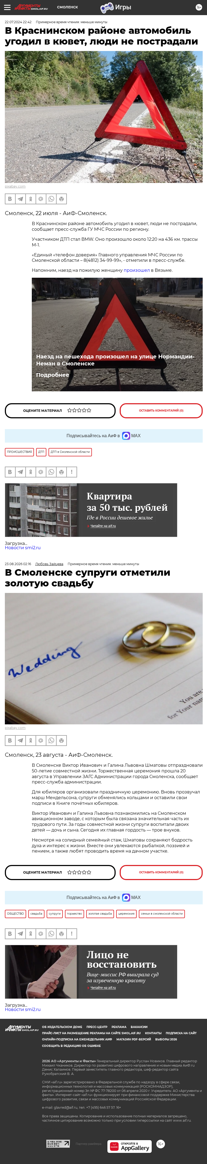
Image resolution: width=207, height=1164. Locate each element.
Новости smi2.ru (23, 547)
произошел (137, 270)
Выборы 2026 (166, 1039)
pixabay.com (15, 186)
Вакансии (139, 1027)
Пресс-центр (97, 1027)
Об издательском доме (62, 1027)
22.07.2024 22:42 (18, 22)
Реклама (119, 1027)
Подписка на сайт (181, 1033)
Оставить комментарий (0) (161, 410)
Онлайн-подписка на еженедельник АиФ (77, 1039)
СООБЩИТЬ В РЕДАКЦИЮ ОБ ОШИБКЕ (71, 1046)
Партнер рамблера (88, 1143)
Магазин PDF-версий (133, 1039)
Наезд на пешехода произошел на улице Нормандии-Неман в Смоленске (115, 360)
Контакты (153, 1033)
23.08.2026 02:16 (18, 564)
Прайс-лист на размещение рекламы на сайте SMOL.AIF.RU (91, 1033)
